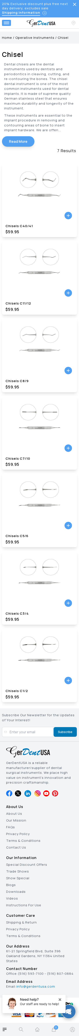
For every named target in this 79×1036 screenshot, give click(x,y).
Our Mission (16, 820)
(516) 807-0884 (60, 973)
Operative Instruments (34, 37)
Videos (12, 898)
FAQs (10, 827)
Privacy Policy (18, 833)
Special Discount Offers (26, 864)
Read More (18, 141)
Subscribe (65, 732)
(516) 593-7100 (31, 973)
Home (7, 37)
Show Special (17, 878)
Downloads (16, 891)
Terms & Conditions (23, 840)
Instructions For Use (23, 905)
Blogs (11, 884)
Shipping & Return (21, 922)
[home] (37, 1029)
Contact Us (16, 847)
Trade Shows (17, 871)
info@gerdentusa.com (35, 986)
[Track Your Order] (74, 23)
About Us (14, 813)
